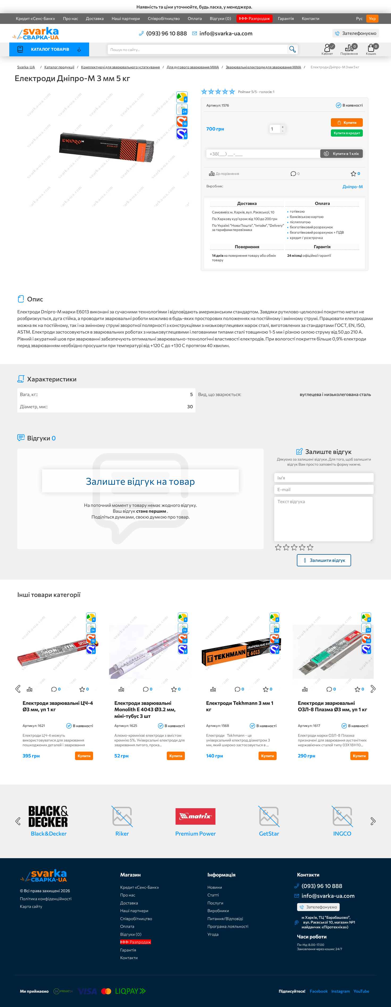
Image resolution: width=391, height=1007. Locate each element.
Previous (18, 689)
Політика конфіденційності (46, 898)
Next (373, 689)
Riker (122, 833)
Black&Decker (48, 833)
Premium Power (195, 833)
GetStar (269, 833)
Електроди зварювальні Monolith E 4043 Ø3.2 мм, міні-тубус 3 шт (145, 709)
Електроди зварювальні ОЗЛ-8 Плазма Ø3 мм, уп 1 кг (332, 706)
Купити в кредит (347, 133)
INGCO (342, 833)
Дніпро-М (353, 186)
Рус (359, 18)
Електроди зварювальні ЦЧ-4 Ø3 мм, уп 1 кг (58, 706)
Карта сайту (31, 906)
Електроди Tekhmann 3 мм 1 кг (239, 706)
